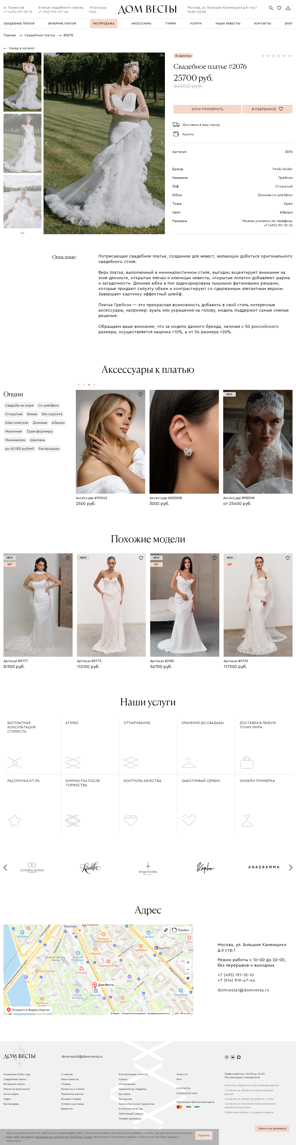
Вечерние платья (14, 1084)
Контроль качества (142, 781)
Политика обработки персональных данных (252, 1085)
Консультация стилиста (133, 1074)
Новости (182, 1074)
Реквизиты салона (72, 1094)
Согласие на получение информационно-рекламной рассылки (251, 1105)
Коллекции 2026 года (16, 1074)
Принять (204, 1135)
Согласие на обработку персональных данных (249, 1092)
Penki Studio (283, 169)
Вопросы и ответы (72, 1089)
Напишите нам (187, 1093)
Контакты (183, 1088)
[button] (22, 231)
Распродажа (11, 1104)
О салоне (67, 1074)
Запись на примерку (272, 1128)
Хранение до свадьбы (203, 723)
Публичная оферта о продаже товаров (249, 1112)
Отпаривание (137, 723)
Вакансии (67, 1108)
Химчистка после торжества (82, 783)
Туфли (7, 1099)
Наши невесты (70, 1079)
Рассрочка (125, 1099)
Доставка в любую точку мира (258, 725)
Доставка (124, 1094)
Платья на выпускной (16, 1089)
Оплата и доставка (72, 1104)
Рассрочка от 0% (23, 781)
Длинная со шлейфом (275, 195)
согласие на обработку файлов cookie (63, 1137)
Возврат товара (71, 1099)
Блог (179, 1079)
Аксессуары (11, 1094)
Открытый (284, 186)
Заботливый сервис (201, 781)
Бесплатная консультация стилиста (21, 727)
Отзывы (66, 1084)
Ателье (71, 723)
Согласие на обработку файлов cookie (249, 1099)
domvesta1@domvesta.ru (243, 990)
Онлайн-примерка (257, 781)
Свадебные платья (14, 1079)
